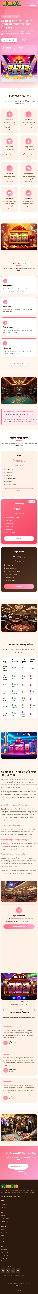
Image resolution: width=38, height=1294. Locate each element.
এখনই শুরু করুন (20, 363)
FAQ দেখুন (19, 1010)
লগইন (25, 40)
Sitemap (3, 1261)
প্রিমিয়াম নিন (19, 586)
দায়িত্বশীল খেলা (5, 866)
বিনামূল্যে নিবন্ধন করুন (19, 1166)
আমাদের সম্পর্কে (4, 1249)
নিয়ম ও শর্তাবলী (4, 1252)
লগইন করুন (20, 1172)
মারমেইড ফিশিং (4, 1221)
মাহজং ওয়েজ (4, 829)
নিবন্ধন (2, 1230)
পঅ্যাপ (2, 1235)
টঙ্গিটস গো (3, 1215)
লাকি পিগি (3, 1210)
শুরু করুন (19, 490)
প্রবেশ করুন (4, 1232)
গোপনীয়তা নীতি (21, 419)
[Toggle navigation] (32, 4)
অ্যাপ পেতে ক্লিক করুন (19, 926)
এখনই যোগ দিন (10, 40)
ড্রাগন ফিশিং (26, 809)
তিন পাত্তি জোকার (5, 1218)
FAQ (2, 1241)
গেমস (2, 1238)
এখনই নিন (19, 538)
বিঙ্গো (2, 1213)
